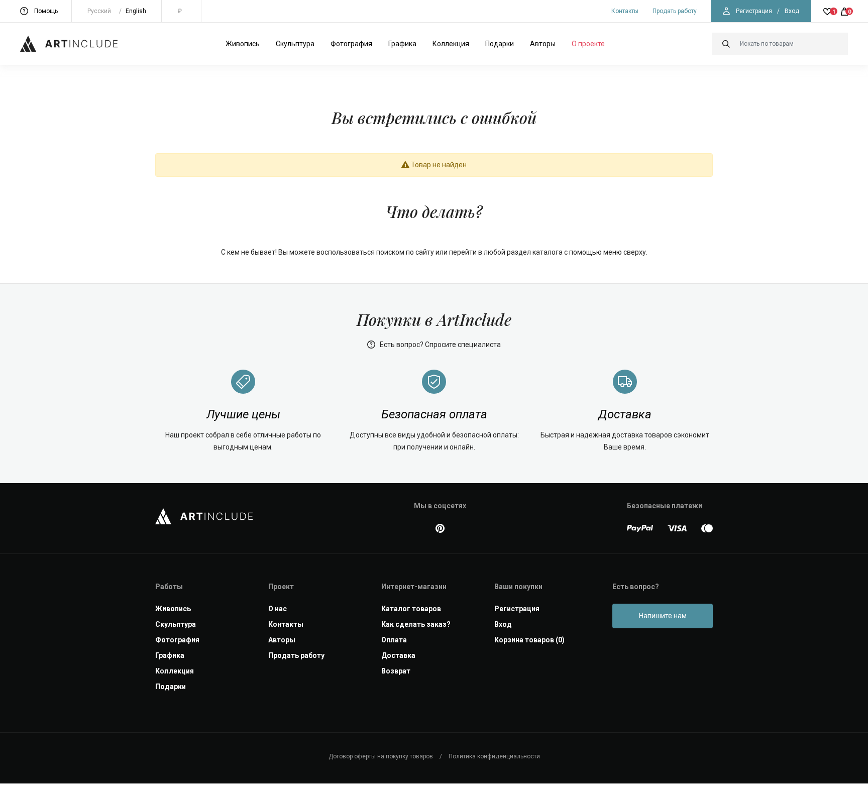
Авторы (543, 44)
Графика (402, 44)
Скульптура (295, 44)
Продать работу (675, 11)
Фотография (351, 44)
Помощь (46, 11)
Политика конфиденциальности (494, 756)
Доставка (398, 655)
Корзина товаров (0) (529, 640)
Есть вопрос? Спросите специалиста (439, 345)
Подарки (499, 44)
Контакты (624, 11)
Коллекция (450, 44)
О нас (277, 609)
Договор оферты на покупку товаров (381, 756)
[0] (844, 11)
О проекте (588, 44)
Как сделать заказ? (416, 624)
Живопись (243, 44)
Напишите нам (663, 616)
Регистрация (754, 11)
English (136, 11)
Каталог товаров (411, 609)
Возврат (395, 671)
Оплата (394, 640)
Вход (792, 11)
